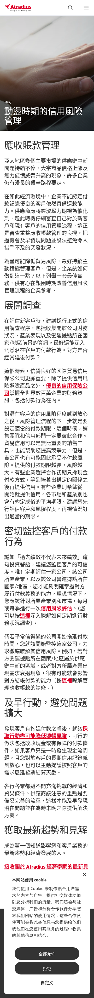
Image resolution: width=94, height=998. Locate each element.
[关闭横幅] (84, 875)
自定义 (47, 983)
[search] (70, 8)
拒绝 (47, 969)
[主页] (18, 8)
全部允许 (47, 954)
